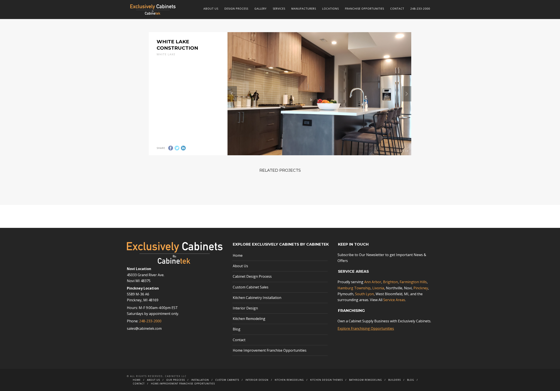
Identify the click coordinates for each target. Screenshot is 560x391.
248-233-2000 (420, 8)
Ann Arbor (372, 281)
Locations (330, 8)
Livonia (378, 288)
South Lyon (364, 294)
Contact (397, 8)
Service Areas (394, 299)
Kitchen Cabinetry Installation (257, 297)
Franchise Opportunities (364, 8)
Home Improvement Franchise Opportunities (269, 350)
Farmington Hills (413, 281)
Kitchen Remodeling (249, 318)
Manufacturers (303, 8)
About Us (210, 8)
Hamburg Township (354, 288)
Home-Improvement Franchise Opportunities (183, 383)
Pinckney (420, 288)
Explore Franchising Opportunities (366, 328)
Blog (236, 329)
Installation (200, 379)
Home (238, 255)
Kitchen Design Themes (326, 379)
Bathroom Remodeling (365, 379)
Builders (394, 379)
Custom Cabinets (227, 379)
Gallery (260, 8)
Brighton (390, 281)
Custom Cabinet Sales (250, 287)
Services (279, 8)
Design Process (236, 8)
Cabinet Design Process (252, 276)
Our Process (175, 379)
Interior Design (245, 308)
